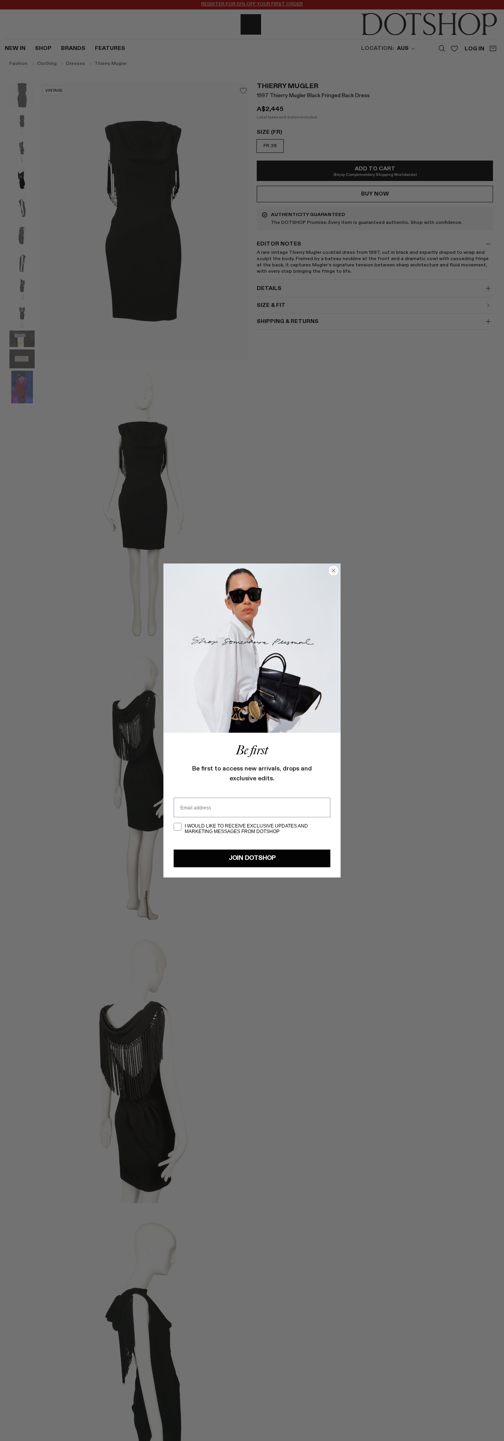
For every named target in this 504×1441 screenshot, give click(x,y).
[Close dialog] (333, 571)
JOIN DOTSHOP (252, 858)
